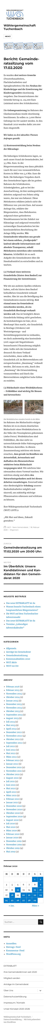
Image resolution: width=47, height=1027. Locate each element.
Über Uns (8, 990)
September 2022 (14, 743)
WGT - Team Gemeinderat (17, 527)
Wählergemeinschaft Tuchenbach (20, 27)
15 (35, 890)
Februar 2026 (13, 686)
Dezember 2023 (14, 704)
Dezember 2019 (14, 841)
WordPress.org (13, 954)
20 (23, 895)
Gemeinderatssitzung (17, 655)
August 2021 (12, 778)
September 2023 (14, 714)
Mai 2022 (10, 753)
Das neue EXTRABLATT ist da (20, 603)
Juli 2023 (10, 721)
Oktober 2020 (13, 813)
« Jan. (11, 905)
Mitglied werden (12, 978)
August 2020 (12, 820)
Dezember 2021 (13, 767)
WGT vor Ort (12, 666)
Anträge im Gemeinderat (18, 652)
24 (6, 900)
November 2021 (14, 771)
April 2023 (11, 728)
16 (40, 890)
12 (18, 890)
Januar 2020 (12, 837)
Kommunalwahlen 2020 (18, 659)
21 (29, 895)
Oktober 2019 (13, 848)
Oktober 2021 (12, 774)
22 (35, 895)
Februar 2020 (12, 834)
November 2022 (14, 735)
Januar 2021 (12, 802)
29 (34, 900)
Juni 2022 (11, 750)
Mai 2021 (10, 788)
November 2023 (14, 707)
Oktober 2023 (13, 711)
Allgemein (14, 530)
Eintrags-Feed (13, 947)
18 (12, 895)
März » (35, 905)
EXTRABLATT (10, 966)
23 (40, 895)
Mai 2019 (10, 851)
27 (23, 900)
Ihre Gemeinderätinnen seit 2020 (20, 972)
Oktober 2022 (13, 739)
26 (18, 900)
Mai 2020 (10, 827)
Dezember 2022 (14, 732)
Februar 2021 (12, 799)
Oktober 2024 (13, 697)
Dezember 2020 (14, 806)
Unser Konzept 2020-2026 (17, 1009)
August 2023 (12, 718)
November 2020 (14, 809)
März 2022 (11, 757)
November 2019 (14, 844)
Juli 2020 (10, 823)
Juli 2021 (10, 781)
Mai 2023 (10, 725)
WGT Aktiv (11, 662)
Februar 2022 (12, 760)
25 (12, 900)
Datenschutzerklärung (15, 996)
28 (29, 900)
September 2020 (14, 816)
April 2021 (11, 792)
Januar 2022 (12, 764)
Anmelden (11, 943)
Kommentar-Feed (15, 950)
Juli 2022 (10, 746)
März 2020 (11, 830)
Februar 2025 (12, 690)
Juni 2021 (10, 785)
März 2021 (11, 795)
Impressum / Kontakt (14, 1003)
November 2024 (14, 693)
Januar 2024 (12, 700)
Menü (8, 36)
